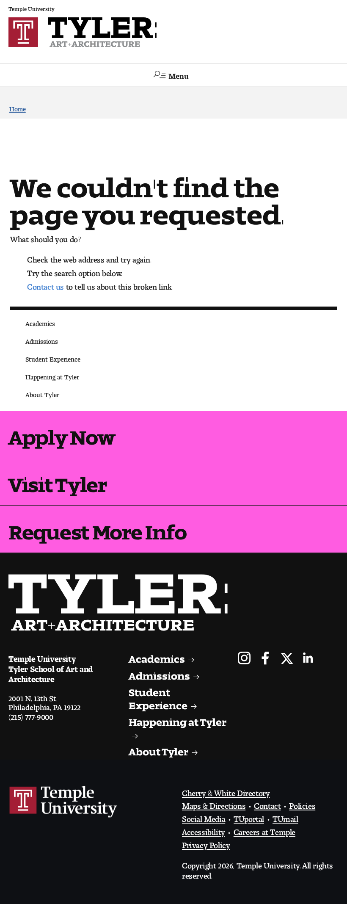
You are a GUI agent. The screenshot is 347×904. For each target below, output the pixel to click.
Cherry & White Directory (226, 791)
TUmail (285, 817)
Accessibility (203, 830)
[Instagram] (244, 659)
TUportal (249, 817)
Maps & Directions (213, 804)
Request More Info (97, 527)
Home (17, 107)
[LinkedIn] (307, 659)
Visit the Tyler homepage (121, 602)
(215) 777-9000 (30, 715)
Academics (40, 322)
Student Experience (52, 357)
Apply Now (61, 432)
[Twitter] (286, 659)
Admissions (41, 339)
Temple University (31, 7)
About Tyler (42, 393)
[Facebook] (265, 659)
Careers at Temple (264, 830)
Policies (302, 804)
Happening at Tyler (52, 375)
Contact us (45, 285)
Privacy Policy (206, 843)
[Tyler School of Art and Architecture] (173, 32)
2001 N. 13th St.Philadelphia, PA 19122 (44, 701)
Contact (267, 804)
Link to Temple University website (63, 802)
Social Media (203, 817)
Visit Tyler (57, 480)
